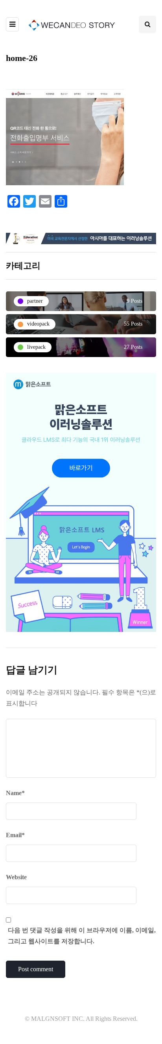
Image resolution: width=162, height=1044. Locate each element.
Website (16, 877)
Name (15, 793)
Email (15, 835)
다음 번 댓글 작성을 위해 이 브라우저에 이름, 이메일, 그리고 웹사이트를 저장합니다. (82, 936)
